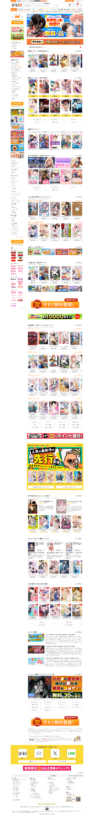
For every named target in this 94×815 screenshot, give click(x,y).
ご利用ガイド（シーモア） (54, 788)
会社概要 (21, 806)
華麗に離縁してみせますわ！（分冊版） (77, 543)
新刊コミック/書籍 (14, 62)
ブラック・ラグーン (44, 113)
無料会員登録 (69, 1)
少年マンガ (14, 164)
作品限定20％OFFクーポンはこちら (41, 487)
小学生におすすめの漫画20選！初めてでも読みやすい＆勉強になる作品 (62, 658)
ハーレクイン (13, 191)
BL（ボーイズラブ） (17, 783)
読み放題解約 (33, 790)
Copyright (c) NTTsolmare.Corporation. (47, 813)
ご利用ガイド (14, 44)
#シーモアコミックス (54, 132)
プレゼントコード (15, 97)
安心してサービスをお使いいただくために (47, 803)
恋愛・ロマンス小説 (16, 201)
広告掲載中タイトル (79, 11)
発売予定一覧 (69, 622)
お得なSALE (48, 11)
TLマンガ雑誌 (75, 427)
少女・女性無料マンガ (16, 69)
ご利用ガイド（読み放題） (54, 789)
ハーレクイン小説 (15, 194)
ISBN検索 (63, 806)
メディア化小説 (15, 230)
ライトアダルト (80, 10)
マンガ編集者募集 (70, 782)
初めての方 (14, 106)
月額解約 (32, 788)
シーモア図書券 (15, 95)
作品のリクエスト (52, 790)
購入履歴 (32, 785)
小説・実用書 (60, 9)
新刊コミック (35, 11)
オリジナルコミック (48, 707)
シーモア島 (30, 0)
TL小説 (13, 185)
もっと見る (21, 308)
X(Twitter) (69, 789)
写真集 (13, 220)
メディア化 (73, 9)
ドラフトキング (66, 113)
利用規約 (25, 806)
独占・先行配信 (16, 793)
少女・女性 (27, 9)
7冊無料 (33, 96)
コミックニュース (15, 93)
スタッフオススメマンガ (17, 86)
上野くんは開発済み (75, 369)
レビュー (24, 0)
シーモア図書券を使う (35, 793)
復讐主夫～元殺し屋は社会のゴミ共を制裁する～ (39, 544)
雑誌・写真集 (67, 9)
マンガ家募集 (69, 781)
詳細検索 (13, 91)
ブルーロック (43, 346)
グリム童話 (14, 188)
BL (33, 9)
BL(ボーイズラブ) (14, 175)
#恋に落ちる (75, 132)
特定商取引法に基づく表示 (49, 806)
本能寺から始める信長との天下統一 (58, 543)
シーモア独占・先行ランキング (69, 487)
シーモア (13, 0)
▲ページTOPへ (80, 772)
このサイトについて (57, 806)
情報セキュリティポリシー (39, 806)
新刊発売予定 (14, 63)
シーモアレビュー (15, 800)
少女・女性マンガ (14, 169)
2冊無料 (77, 115)
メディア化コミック (62, 707)
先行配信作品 (55, 11)
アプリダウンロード (53, 779)
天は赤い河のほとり (33, 94)
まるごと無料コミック (15, 67)
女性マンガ (14, 172)
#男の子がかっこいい (65, 132)
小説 (13, 205)
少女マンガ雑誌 (62, 424)
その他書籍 (14, 212)
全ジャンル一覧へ (19, 237)
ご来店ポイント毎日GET (17, 77)
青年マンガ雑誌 (48, 427)
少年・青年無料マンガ (16, 70)
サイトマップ (51, 793)
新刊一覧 (41, 622)
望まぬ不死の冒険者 (33, 346)
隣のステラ (55, 94)
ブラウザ (42, 741)
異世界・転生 (55, 122)
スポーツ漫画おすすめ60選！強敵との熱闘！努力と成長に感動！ (60, 634)
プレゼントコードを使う (35, 795)
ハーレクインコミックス (17, 193)
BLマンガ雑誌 (62, 427)
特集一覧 (13, 84)
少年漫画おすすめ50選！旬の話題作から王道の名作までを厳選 (60, 646)
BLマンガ (14, 177)
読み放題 (19, 0)
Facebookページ (70, 788)
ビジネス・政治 (15, 209)
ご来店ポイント (32, 761)
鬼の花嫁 (44, 94)
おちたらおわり (77, 94)
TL (47, 9)
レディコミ (14, 186)
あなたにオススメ (69, 11)
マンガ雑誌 (14, 217)
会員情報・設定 (34, 783)
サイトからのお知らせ (35, 796)
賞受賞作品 (14, 81)
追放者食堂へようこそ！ (33, 216)
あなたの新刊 (41, 624)
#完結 (39, 132)
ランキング (42, 11)
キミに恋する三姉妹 (54, 574)
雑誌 (13, 218)
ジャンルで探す (27, 5)
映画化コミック (15, 225)
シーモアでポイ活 (15, 79)
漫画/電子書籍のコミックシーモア (19, 779)
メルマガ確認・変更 (35, 782)
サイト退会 (33, 791)
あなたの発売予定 (68, 624)
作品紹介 (68, 779)
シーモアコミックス (40, 10)
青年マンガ (14, 166)
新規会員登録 (33, 779)
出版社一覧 (76, 775)
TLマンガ (13, 183)
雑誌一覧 (71, 775)
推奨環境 (50, 792)
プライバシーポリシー (31, 806)
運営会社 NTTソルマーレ (70, 806)
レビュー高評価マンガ (16, 88)
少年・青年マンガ (14, 163)
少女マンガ (14, 171)
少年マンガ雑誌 (34, 427)
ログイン (78, 1)
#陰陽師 (81, 132)
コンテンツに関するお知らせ (36, 797)
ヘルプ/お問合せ (52, 785)
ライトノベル (53, 9)
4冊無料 (44, 115)
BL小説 (13, 179)
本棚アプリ (14, 98)
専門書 (13, 210)
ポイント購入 (33, 781)
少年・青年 (20, 9)
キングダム (54, 68)
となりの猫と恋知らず (64, 574)
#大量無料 (45, 132)
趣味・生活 (14, 207)
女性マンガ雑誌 (75, 424)
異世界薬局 (33, 68)
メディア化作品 (15, 83)
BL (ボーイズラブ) (62, 702)
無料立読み (32, 70)
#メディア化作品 (32, 132)
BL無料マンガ (14, 72)
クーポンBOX (33, 786)
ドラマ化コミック (15, 226)
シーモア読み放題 (15, 799)
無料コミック (62, 11)
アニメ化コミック (15, 228)
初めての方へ (14, 46)
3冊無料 (44, 96)
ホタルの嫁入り (66, 94)
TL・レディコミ (14, 181)
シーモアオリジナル (17, 792)
